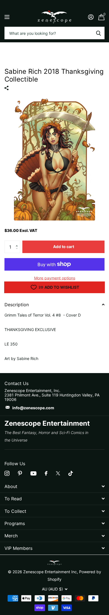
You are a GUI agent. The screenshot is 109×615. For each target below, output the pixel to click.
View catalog (7, 16)
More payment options (54, 278)
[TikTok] (70, 473)
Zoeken (98, 33)
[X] (58, 473)
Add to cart (63, 246)
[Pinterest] (20, 473)
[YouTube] (33, 473)
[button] (18, 242)
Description (16, 304)
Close (54, 486)
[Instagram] (7, 473)
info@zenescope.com (33, 407)
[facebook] (46, 473)
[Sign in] (91, 17)
